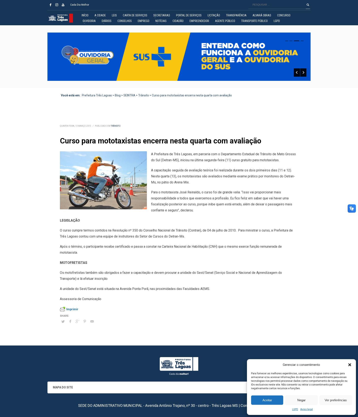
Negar (301, 400)
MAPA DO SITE (63, 387)
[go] (308, 5)
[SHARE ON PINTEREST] (85, 321)
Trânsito (116, 126)
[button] (350, 365)
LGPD (295, 409)
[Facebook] (50, 5)
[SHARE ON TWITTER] (63, 322)
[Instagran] (57, 5)
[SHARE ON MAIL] (92, 321)
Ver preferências (336, 400)
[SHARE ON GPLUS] (77, 321)
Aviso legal (306, 409)
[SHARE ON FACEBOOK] (70, 321)
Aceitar (267, 400)
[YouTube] (63, 5)
